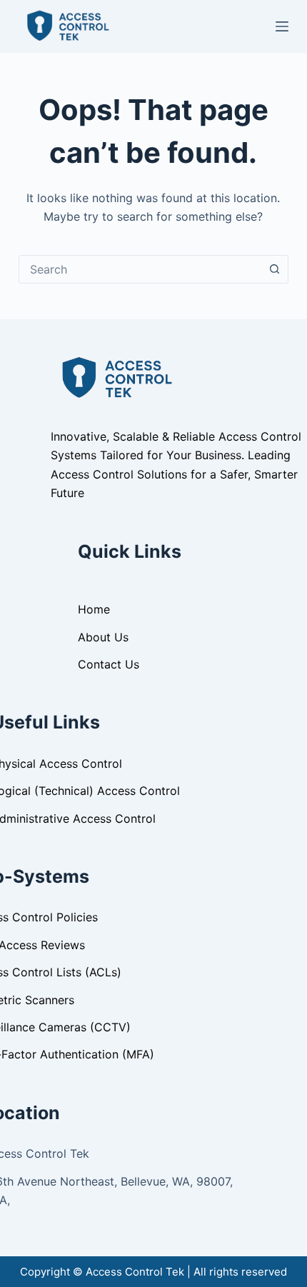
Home (94, 609)
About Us (103, 637)
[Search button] (274, 269)
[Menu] (282, 26)
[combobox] (140, 269)
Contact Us (108, 664)
